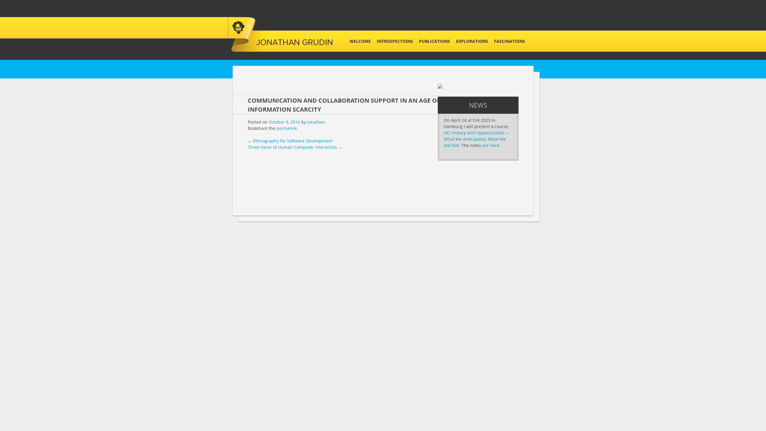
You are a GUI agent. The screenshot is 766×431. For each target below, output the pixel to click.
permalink (286, 128)
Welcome (360, 41)
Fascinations (509, 41)
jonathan (316, 122)
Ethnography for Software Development (290, 141)
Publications (434, 41)
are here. (491, 145)
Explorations (472, 41)
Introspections (395, 41)
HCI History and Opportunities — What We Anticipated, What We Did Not (477, 139)
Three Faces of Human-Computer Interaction (295, 147)
